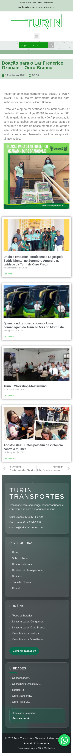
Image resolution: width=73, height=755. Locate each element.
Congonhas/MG (21, 677)
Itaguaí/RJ (18, 689)
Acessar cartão (21, 718)
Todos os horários (22, 615)
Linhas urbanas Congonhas (28, 621)
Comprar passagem (24, 650)
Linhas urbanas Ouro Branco (28, 627)
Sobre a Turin (19, 558)
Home (15, 552)
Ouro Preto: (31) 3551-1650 (25, 522)
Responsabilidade (22, 564)
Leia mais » (9, 273)
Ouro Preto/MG (21, 701)
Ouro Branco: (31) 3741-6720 (26, 516)
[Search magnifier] (51, 45)
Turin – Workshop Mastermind (25, 386)
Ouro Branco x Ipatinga (25, 633)
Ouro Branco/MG (22, 695)
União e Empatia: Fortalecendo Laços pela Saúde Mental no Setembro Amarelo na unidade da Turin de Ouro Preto (33, 260)
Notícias (17, 576)
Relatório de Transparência (27, 570)
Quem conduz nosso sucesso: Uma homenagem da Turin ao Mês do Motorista (34, 325)
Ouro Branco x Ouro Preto (27, 639)
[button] (37, 36)
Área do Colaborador (36, 743)
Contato (16, 588)
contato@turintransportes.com (26, 527)
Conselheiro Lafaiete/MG (26, 683)
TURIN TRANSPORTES (37, 493)
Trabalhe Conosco (22, 582)
